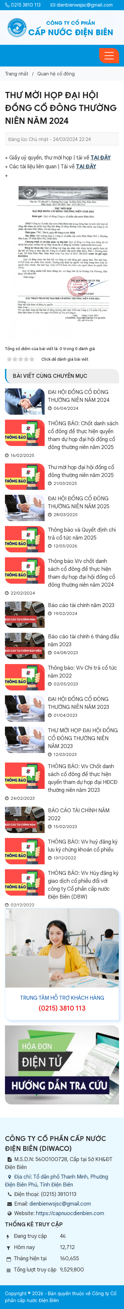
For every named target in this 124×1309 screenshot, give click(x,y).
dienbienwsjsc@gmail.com (84, 5)
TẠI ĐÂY (101, 157)
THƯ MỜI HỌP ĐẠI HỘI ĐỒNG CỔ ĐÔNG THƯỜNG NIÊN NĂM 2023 (83, 738)
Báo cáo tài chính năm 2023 (81, 605)
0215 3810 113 (25, 5)
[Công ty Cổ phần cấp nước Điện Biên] (60, 27)
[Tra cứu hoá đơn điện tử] (62, 1064)
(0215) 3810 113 (62, 1008)
